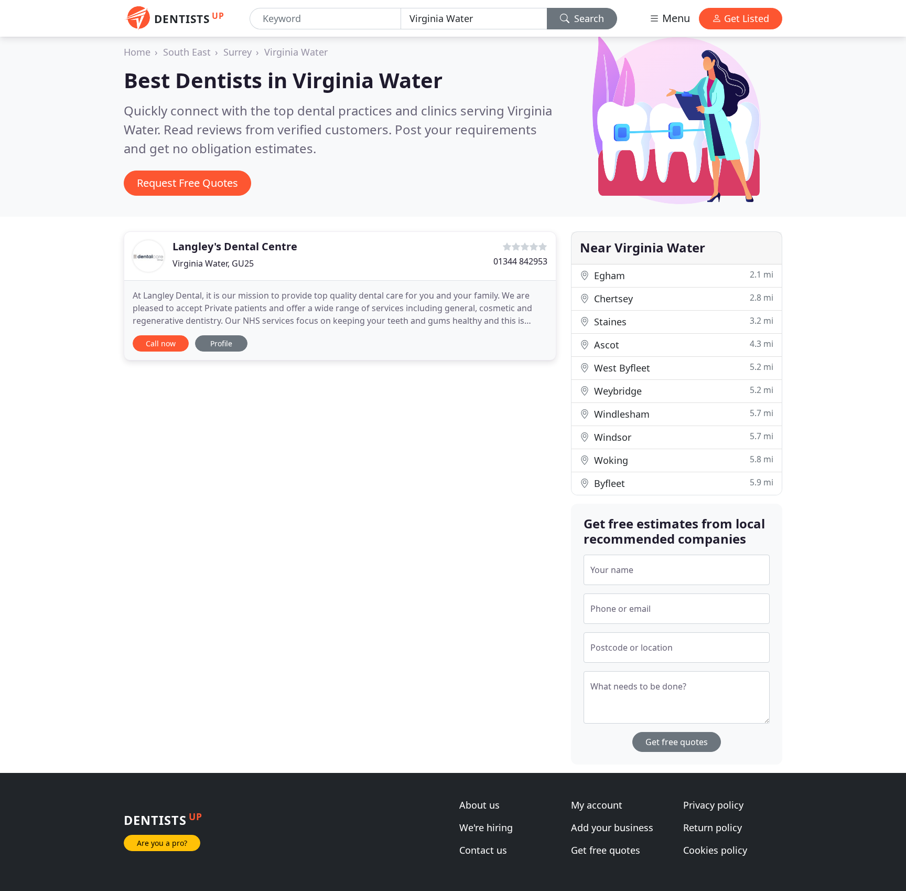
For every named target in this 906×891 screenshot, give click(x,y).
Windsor (682, 436)
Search (587, 18)
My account (596, 805)
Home (137, 52)
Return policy (712, 827)
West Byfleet (682, 367)
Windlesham (682, 413)
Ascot (682, 344)
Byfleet (682, 483)
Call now (161, 343)
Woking (682, 459)
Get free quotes (676, 742)
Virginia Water (296, 52)
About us (479, 805)
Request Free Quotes (187, 183)
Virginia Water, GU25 (213, 263)
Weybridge (682, 390)
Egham (682, 275)
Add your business (612, 827)
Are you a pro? (162, 843)
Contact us (483, 850)
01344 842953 (520, 261)
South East (187, 52)
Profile (221, 343)
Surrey (237, 52)
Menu (675, 18)
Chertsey (682, 298)
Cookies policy (715, 850)
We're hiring (486, 827)
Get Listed (745, 18)
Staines (682, 321)
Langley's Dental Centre (234, 246)
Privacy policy (713, 805)
